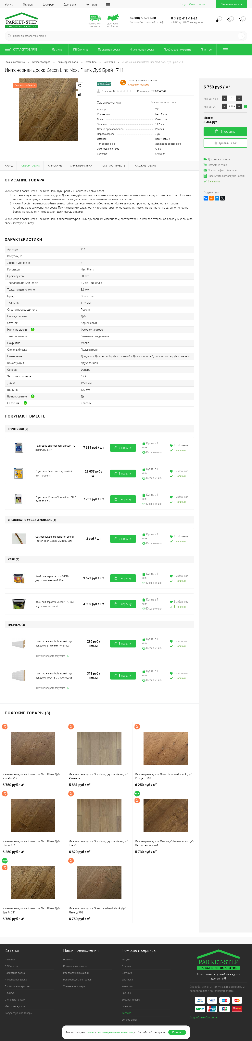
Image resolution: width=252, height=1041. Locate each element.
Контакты (91, 4)
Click (158, 148)
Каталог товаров (25, 49)
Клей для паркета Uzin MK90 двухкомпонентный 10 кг (52, 578)
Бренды (126, 992)
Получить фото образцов (222, 170)
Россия (159, 129)
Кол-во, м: (210, 106)
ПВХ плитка (80, 49)
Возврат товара (131, 999)
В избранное (180, 445)
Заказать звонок (232, 4)
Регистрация (197, 4)
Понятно (177, 1032)
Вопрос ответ (129, 1019)
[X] (222, 198)
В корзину (125, 447)
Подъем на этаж (217, 165)
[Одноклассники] (211, 198)
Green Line (161, 119)
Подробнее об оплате (203, 1017)
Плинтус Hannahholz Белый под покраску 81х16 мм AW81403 (53, 643)
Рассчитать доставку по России (226, 176)
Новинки (68, 959)
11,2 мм (159, 124)
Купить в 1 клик (150, 445)
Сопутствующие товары (18, 1013)
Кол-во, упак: (211, 98)
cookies (90, 1032)
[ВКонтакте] (206, 198)
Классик (160, 153)
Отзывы (28, 4)
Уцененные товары (74, 986)
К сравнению (153, 452)
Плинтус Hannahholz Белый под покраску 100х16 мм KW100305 (53, 675)
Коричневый (162, 138)
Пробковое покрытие (177, 49)
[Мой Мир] (217, 198)
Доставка (70, 4)
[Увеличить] (48, 109)
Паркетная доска (109, 49)
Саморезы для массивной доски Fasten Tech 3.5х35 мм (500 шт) (54, 538)
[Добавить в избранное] (79, 85)
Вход (183, 4)
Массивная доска (15, 1006)
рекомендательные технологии (115, 1032)
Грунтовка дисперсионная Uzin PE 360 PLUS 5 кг (55, 447)
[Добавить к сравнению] (79, 94)
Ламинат (58, 49)
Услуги (9, 4)
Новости (127, 1006)
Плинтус (206, 49)
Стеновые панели (15, 999)
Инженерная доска (142, 49)
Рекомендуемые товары (77, 979)
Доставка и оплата (219, 159)
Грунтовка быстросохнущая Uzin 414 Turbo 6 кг (54, 473)
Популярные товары (75, 966)
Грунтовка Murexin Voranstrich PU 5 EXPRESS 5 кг (55, 499)
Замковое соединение (168, 143)
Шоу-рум (48, 4)
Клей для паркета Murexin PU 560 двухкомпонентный (54, 604)
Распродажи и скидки (76, 972)
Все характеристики (163, 102)
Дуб (157, 133)
